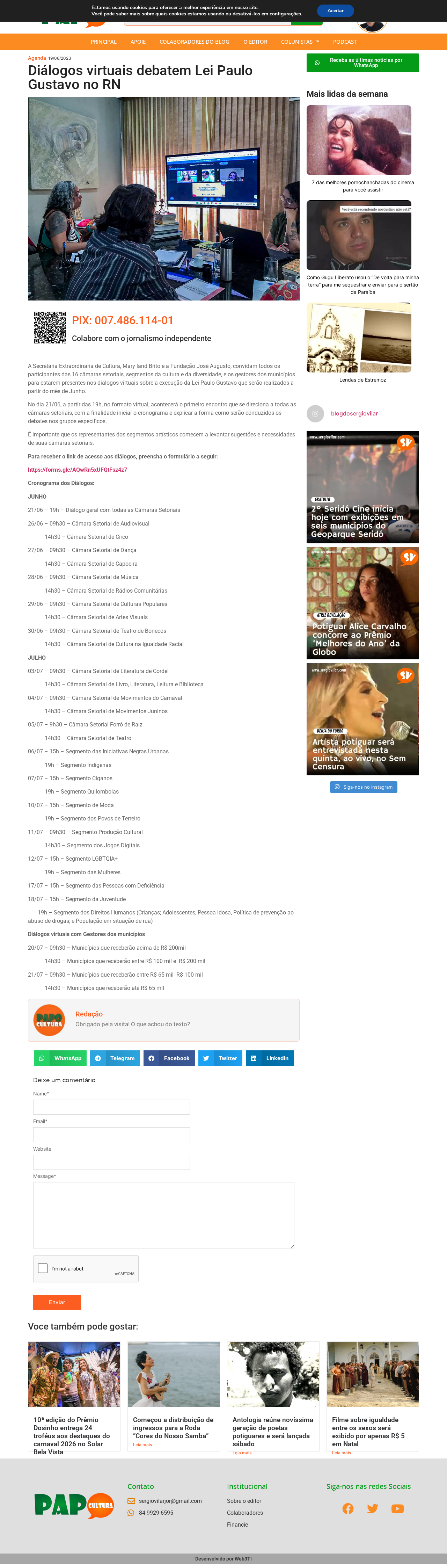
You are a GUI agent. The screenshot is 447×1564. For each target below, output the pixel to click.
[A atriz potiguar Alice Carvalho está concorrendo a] (363, 603)
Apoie (138, 41)
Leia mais (142, 1444)
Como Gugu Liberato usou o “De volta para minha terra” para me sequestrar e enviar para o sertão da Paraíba (363, 284)
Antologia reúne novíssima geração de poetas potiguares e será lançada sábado (273, 1432)
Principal (104, 41)
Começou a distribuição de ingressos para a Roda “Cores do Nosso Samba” (173, 1428)
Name (41, 1093)
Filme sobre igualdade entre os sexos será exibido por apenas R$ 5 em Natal (368, 1432)
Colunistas (297, 41)
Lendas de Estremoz (362, 380)
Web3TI (243, 1559)
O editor (255, 41)
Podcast (345, 41)
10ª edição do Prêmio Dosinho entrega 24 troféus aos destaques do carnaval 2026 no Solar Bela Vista (72, 1436)
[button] (60, 1058)
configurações (285, 14)
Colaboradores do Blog (194, 41)
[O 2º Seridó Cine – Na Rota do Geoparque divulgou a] (363, 487)
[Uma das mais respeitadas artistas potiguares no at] (363, 719)
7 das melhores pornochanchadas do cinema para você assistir (363, 186)
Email (40, 1121)
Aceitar (336, 10)
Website (42, 1148)
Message (44, 1176)
